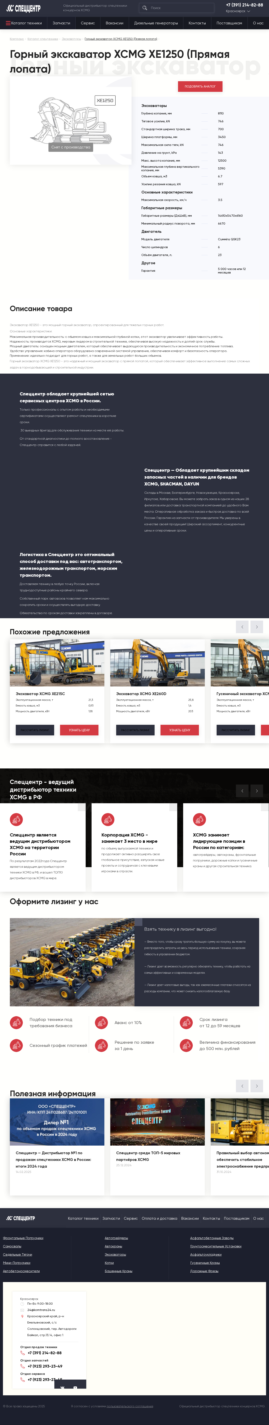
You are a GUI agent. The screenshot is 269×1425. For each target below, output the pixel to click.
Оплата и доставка (159, 1218)
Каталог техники (26, 23)
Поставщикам (229, 23)
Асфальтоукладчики (206, 1254)
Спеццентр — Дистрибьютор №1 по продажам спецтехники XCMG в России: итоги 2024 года (53, 1160)
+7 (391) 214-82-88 (244, 5)
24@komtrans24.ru (41, 1310)
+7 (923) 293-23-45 (45, 1379)
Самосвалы (12, 1246)
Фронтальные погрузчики (23, 1238)
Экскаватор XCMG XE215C (40, 693)
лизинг (35, 730)
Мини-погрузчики (16, 1263)
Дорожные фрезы (204, 1271)
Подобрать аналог (200, 86)
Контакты (197, 23)
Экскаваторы (115, 1254)
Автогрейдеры (116, 1238)
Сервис (88, 23)
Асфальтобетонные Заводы (212, 1238)
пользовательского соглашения (130, 1406)
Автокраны (113, 1246)
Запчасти (61, 23)
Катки (109, 1263)
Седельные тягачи (17, 1254)
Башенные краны (118, 1271)
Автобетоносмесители (21, 1271)
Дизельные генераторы (156, 23)
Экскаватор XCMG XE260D (141, 693)
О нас (258, 23)
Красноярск (235, 11)
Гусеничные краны (205, 1263)
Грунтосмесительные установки (215, 1246)
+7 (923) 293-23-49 (45, 1366)
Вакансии (114, 23)
